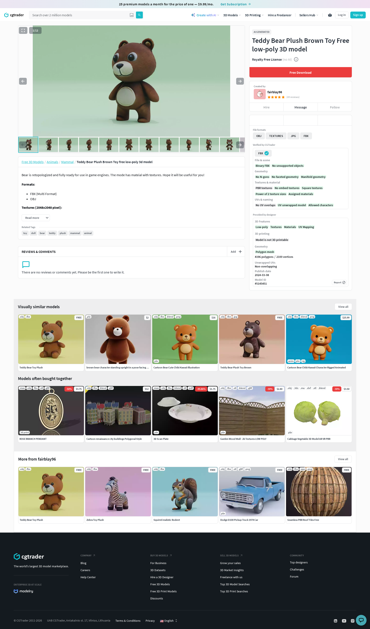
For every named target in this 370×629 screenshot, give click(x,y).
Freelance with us (231, 577)
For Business (158, 563)
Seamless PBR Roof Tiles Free (303, 519)
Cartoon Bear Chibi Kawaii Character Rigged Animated (316, 367)
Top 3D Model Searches (235, 584)
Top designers (299, 562)
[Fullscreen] (23, 30)
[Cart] (330, 15)
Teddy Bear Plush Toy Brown (235, 367)
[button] (131, 15)
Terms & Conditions (127, 621)
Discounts (156, 598)
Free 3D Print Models (163, 591)
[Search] (139, 15)
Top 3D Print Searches (234, 591)
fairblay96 (274, 92)
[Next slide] (240, 81)
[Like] (266, 120)
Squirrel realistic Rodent (167, 519)
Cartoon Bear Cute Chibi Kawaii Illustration (177, 367)
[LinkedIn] (336, 621)
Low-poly (262, 227)
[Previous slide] (23, 81)
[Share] (335, 120)
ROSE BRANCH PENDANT (33, 438)
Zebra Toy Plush (95, 519)
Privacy (150, 621)
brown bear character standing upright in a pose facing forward (121, 367)
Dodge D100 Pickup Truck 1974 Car (239, 519)
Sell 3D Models (229, 555)
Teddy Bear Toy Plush (31, 519)
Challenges (297, 569)
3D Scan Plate (161, 438)
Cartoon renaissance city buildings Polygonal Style (114, 438)
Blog (83, 563)
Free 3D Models (160, 584)
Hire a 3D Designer (161, 577)
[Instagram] (353, 620)
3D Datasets (158, 570)
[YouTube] (344, 621)
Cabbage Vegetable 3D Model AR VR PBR (308, 438)
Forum (294, 576)
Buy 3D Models (159, 555)
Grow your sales (230, 563)
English (167, 621)
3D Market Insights (232, 570)
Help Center (88, 577)
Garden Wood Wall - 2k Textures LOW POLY (243, 438)
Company (86, 555)
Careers (85, 570)
